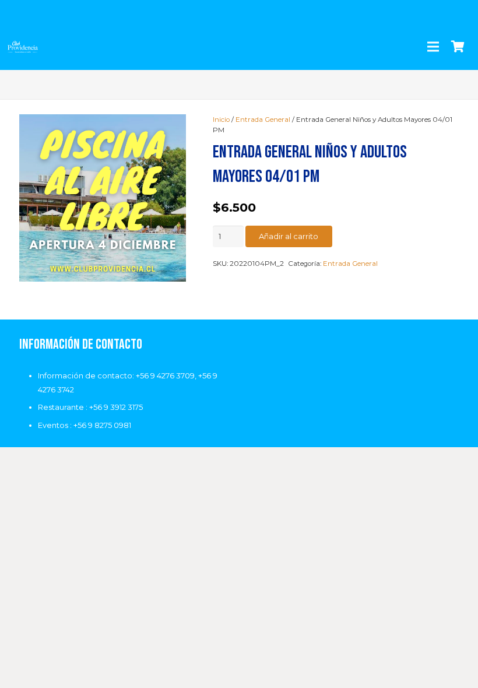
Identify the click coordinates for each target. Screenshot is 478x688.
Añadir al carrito (288, 236)
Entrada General (263, 119)
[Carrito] (457, 46)
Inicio (221, 119)
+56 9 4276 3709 (165, 375)
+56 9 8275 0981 (102, 425)
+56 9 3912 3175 (116, 407)
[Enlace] (23, 46)
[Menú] (433, 46)
